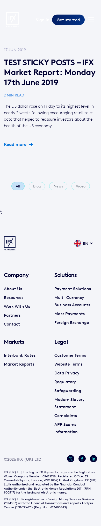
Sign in (42, 19)
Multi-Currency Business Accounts (72, 301)
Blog (37, 186)
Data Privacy (66, 372)
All (18, 186)
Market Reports (19, 364)
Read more (15, 144)
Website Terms (68, 364)
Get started (68, 19)
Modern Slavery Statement (69, 403)
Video (80, 186)
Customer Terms (70, 355)
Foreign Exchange (71, 322)
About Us (13, 288)
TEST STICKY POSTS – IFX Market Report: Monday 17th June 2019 (49, 72)
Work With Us (17, 306)
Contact (12, 324)
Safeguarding (67, 390)
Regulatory (65, 381)
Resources (13, 297)
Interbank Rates (19, 355)
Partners (12, 315)
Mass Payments (69, 313)
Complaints (65, 415)
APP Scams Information (66, 428)
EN (85, 243)
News (58, 186)
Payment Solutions (72, 288)
